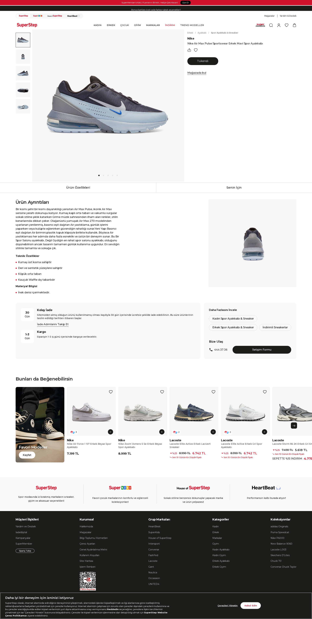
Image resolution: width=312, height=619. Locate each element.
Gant (151, 566)
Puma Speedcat (280, 532)
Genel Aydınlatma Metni (93, 549)
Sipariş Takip (25, 551)
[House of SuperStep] (55, 16)
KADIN (98, 25)
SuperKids (154, 532)
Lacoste (152, 560)
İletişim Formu (261, 349)
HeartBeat (154, 526)
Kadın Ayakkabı (220, 549)
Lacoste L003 (278, 549)
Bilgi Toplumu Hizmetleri (94, 538)
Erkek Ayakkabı (221, 560)
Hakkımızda (86, 526)
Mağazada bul (196, 72)
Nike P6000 (277, 538)
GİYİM (137, 25)
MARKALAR (153, 25)
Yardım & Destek (288, 16)
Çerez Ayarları (87, 543)
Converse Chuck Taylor (283, 566)
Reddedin (113, 609)
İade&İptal (21, 532)
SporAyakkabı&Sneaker (224, 33)
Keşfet (27, 455)
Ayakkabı (202, 33)
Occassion (154, 578)
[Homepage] (29, 25)
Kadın (215, 526)
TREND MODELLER (192, 25)
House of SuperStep (159, 538)
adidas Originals (279, 526)
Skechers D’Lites (280, 555)
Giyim (215, 543)
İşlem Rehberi (87, 566)
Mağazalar (269, 16)
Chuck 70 (276, 560)
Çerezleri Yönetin (228, 605)
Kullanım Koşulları (89, 555)
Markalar (217, 538)
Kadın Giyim (219, 555)
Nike (190, 38)
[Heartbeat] (74, 16)
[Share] (189, 50)
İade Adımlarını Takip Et (53, 324)
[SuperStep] (23, 16)
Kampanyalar (23, 538)
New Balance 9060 (281, 543)
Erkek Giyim (219, 566)
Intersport (154, 543)
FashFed (153, 555)
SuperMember (24, 543)
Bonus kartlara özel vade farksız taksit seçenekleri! (156, 8)
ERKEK (111, 25)
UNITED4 (153, 584)
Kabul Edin (251, 605)
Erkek (190, 33)
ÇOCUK (124, 25)
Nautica (152, 572)
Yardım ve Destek (26, 526)
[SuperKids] (38, 16)
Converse (153, 549)
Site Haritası (86, 560)
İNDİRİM (170, 25)
